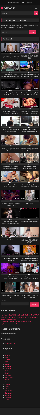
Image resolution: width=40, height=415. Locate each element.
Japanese (8, 397)
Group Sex (8, 391)
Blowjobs (8, 366)
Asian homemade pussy (9, 319)
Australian (8, 360)
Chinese (7, 371)
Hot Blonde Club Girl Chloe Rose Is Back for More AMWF (20, 315)
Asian (6, 357)
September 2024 (10, 343)
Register (29, 2)
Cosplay (7, 373)
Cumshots (8, 375)
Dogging (7, 380)
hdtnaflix (9, 8)
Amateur (7, 355)
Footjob (7, 384)
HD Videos (8, 395)
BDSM (7, 364)
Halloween (8, 393)
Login (22, 2)
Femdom (8, 382)
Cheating (8, 368)
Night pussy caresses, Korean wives (13, 324)
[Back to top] (34, 409)
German (7, 388)
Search (3, 301)
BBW (6, 362)
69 (5, 353)
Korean (7, 399)
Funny (7, 386)
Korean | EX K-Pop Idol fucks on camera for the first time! (19, 317)
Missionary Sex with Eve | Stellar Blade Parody (16, 321)
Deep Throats (9, 377)
